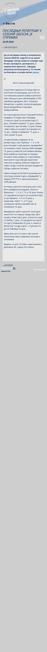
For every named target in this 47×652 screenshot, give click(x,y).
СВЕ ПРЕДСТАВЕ (39, 270)
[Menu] (42, 38)
